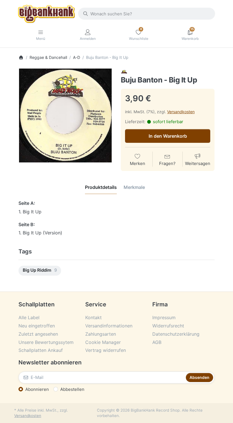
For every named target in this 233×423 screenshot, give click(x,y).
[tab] (101, 187)
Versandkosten (181, 111)
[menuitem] (39, 271)
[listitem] (65, 115)
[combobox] (146, 14)
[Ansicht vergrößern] (65, 115)
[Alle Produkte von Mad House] (124, 71)
